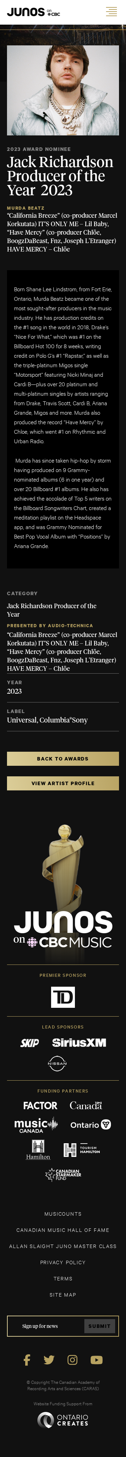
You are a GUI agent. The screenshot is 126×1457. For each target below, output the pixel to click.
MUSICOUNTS (63, 1213)
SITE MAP (63, 1294)
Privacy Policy (63, 1262)
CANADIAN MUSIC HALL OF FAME (62, 1229)
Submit (100, 1326)
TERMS (63, 1278)
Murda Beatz (26, 208)
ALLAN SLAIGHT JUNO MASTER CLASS (63, 1245)
